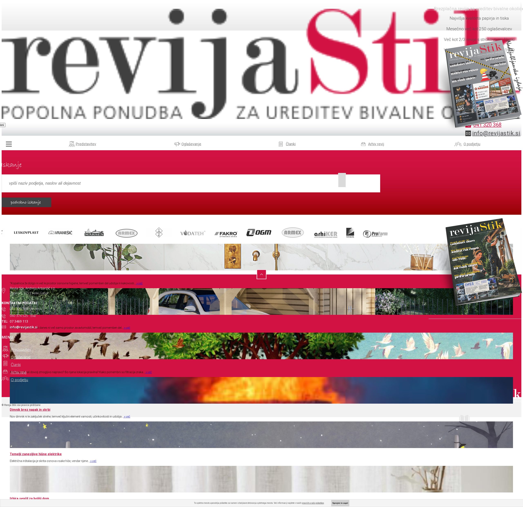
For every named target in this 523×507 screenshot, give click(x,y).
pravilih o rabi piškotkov (313, 503)
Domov (9, 144)
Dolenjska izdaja (489, 419)
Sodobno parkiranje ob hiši (30, 321)
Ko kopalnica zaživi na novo (31, 276)
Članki (291, 144)
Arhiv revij (376, 144)
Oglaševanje (191, 144)
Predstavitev (86, 144)
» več (139, 283)
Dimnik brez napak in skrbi (30, 410)
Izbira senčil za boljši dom (29, 498)
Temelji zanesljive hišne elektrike (36, 454)
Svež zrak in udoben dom (29, 365)
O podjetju (472, 144)
